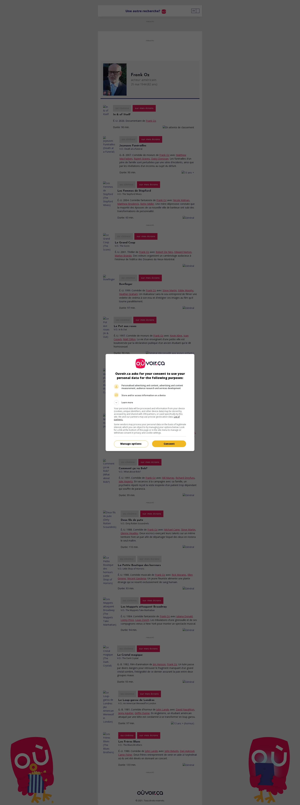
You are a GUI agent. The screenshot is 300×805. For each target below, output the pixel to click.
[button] (150, 402)
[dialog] (150, 402)
